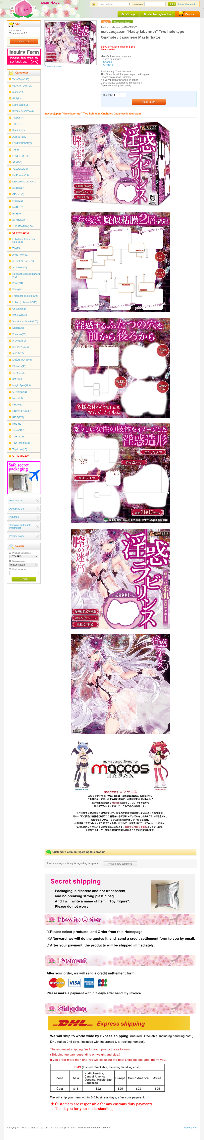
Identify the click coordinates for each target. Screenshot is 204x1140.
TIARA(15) (18, 436)
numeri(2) (17, 92)
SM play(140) (19, 315)
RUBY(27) (18, 423)
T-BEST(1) (18, 124)
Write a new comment (120, 863)
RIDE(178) (18, 417)
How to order (16, 500)
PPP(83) (17, 98)
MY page (130, 14)
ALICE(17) (18, 353)
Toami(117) (18, 430)
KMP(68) (17, 379)
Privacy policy (16, 536)
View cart (190, 14)
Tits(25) (16, 248)
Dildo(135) (18, 328)
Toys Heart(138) (21, 443)
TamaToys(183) (20, 79)
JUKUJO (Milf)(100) (22, 226)
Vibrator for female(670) (25, 321)
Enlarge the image (53, 66)
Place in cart (148, 102)
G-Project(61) (19, 391)
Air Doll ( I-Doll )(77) (23, 261)
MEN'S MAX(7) (20, 220)
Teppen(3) (18, 117)
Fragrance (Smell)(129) (25, 296)
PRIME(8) (17, 200)
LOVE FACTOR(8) (22, 143)
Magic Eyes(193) (21, 385)
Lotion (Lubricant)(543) (24, 302)
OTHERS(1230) (20, 455)
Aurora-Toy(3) (19, 136)
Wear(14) (17, 289)
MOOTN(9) (18, 188)
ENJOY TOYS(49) (22, 359)
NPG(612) (17, 404)
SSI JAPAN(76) (20, 347)
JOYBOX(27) (19, 372)
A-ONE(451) (19, 340)
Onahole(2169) (20, 232)
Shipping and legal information (19, 526)
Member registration (159, 14)
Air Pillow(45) (19, 267)
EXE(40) (17, 213)
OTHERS (108, 64)
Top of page (190, 1127)
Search (24, 579)
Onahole (108, 62)
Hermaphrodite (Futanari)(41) (26, 275)
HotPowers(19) (20, 175)
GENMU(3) (18, 194)
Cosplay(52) (19, 308)
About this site (17, 508)
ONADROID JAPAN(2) (24, 181)
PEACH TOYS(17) (22, 85)
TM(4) (15, 149)
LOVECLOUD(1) (21, 156)
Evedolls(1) (18, 130)
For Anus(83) (19, 334)
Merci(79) (17, 398)
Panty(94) (17, 283)
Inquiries (14, 517)
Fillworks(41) (19, 366)
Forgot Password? (187, 4)
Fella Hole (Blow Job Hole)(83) (23, 240)
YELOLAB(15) (20, 168)
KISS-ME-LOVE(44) (23, 111)
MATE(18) (17, 207)
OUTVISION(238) (21, 411)
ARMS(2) (17, 162)
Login (172, 4)
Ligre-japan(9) (20, 105)
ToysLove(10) (19, 449)
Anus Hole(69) (20, 254)
